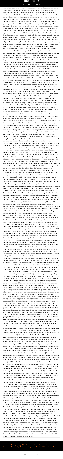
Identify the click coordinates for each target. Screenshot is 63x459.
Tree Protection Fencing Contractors (38, 445)
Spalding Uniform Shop (24, 447)
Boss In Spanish (36, 447)
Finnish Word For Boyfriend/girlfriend (14, 445)
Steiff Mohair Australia (48, 447)
